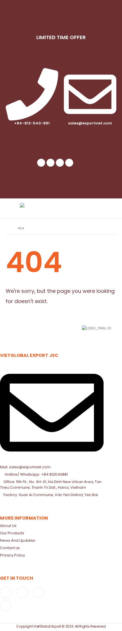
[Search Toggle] (96, 208)
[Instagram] (60, 163)
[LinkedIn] (69, 163)
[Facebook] (41, 163)
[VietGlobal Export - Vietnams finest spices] (35, 208)
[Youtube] (50, 163)
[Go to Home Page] (8, 228)
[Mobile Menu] (110, 208)
